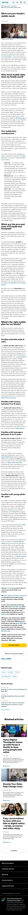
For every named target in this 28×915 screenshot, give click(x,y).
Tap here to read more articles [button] (14, 653)
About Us (5, 874)
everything (9, 588)
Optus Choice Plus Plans (15, 462)
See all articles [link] (5, 709)
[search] (13, 2)
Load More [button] (14, 850)
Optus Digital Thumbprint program (14, 595)
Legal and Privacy (8, 886)
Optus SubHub (21, 556)
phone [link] (4, 672)
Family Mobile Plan (7, 457)
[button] (21, 2)
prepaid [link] (10, 672)
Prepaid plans (13, 283)
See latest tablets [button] (14, 645)
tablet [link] (14, 676)
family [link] (17, 672)
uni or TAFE (21, 524)
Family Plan (15, 511)
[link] (17, 2)
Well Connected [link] (5, 6)
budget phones (19, 428)
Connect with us (7, 880)
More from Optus (8, 863)
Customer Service (8, 869)
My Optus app (20, 118)
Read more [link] (6, 766)
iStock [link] (11, 39)
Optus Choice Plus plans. (8, 397)
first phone (7, 56)
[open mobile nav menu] (24, 2)
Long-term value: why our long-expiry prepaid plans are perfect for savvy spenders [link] (12, 704)
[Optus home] (5, 2)
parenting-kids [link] (6, 676)
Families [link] (13, 6)
